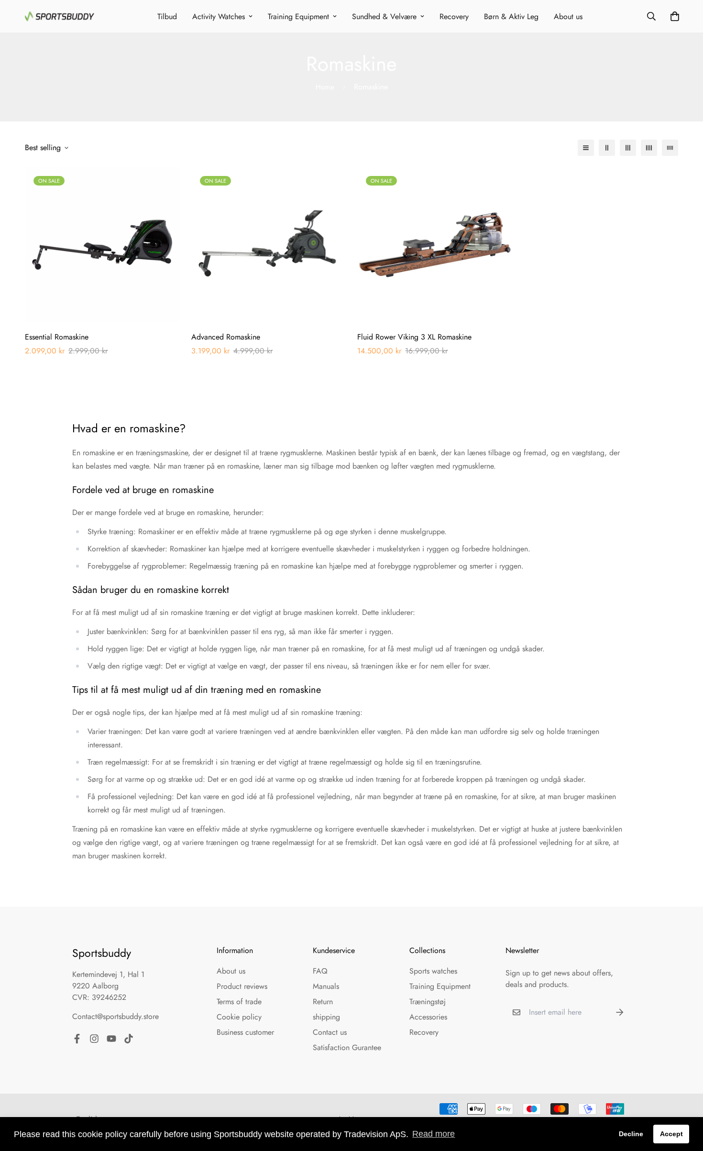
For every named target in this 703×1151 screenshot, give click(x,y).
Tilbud (167, 16)
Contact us (330, 1032)
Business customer (245, 1032)
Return (323, 1001)
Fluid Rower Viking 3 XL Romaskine (414, 336)
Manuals (326, 986)
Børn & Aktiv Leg (511, 16)
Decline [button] (631, 1134)
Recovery (454, 16)
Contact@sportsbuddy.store (115, 1016)
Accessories (428, 1016)
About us (568, 16)
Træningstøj (427, 1001)
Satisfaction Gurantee (347, 1047)
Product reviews (242, 986)
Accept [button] (671, 1134)
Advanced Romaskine (225, 336)
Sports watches (433, 970)
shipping (326, 1016)
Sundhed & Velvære (384, 16)
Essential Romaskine (56, 336)
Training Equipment (298, 16)
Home (325, 87)
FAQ (320, 970)
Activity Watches (218, 16)
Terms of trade (239, 1001)
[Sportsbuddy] (59, 16)
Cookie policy (239, 1016)
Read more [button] (433, 1134)
